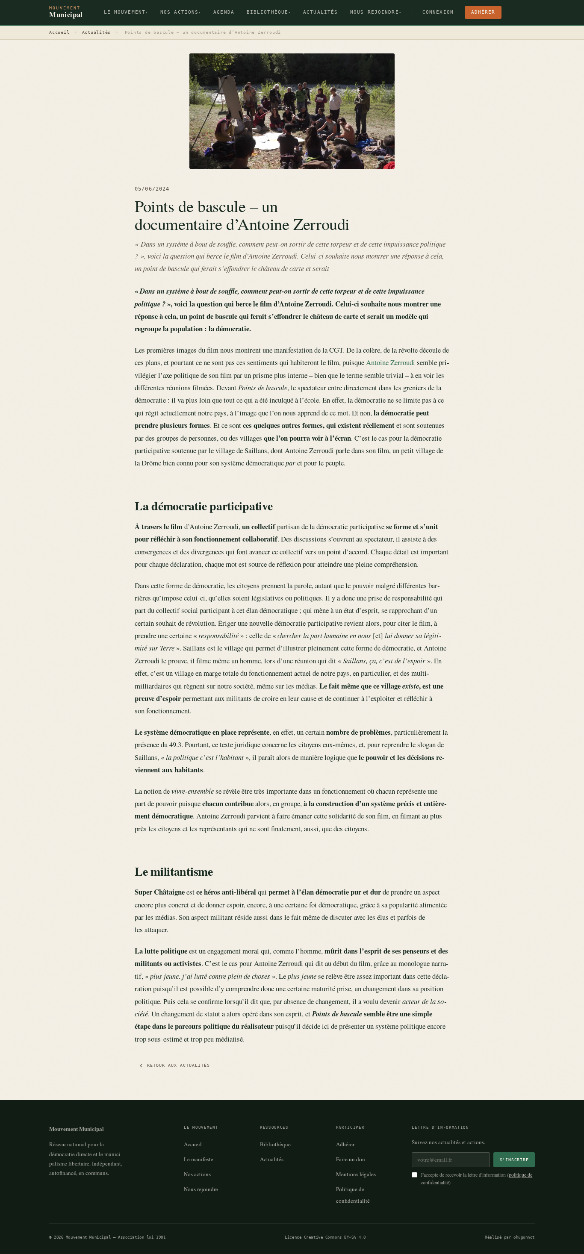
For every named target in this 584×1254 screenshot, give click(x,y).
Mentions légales (356, 1174)
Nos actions (180, 12)
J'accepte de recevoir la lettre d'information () (476, 1178)
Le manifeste (198, 1159)
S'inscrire (514, 1159)
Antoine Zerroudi (390, 362)
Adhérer (483, 12)
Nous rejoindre (375, 12)
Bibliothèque (269, 12)
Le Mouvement (126, 12)
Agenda (223, 12)
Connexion (438, 12)
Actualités (320, 12)
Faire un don (350, 1159)
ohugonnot (524, 1237)
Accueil (59, 32)
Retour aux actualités (178, 1065)
